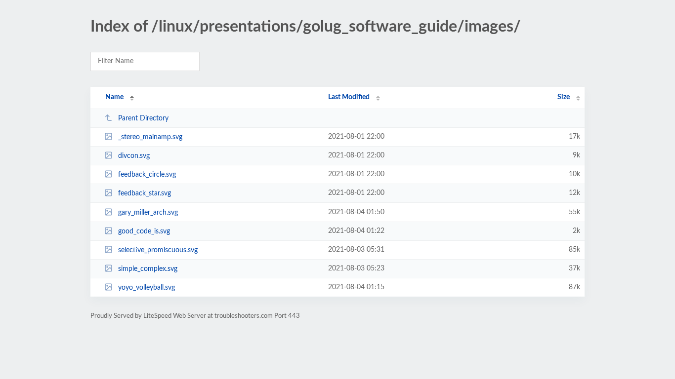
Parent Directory (143, 118)
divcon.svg (134, 155)
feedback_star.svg (144, 193)
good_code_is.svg (144, 231)
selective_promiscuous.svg (158, 250)
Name (114, 97)
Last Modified (349, 97)
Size (563, 97)
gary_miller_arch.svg (148, 212)
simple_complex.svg (147, 268)
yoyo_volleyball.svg (146, 287)
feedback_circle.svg (147, 174)
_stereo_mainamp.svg (150, 137)
